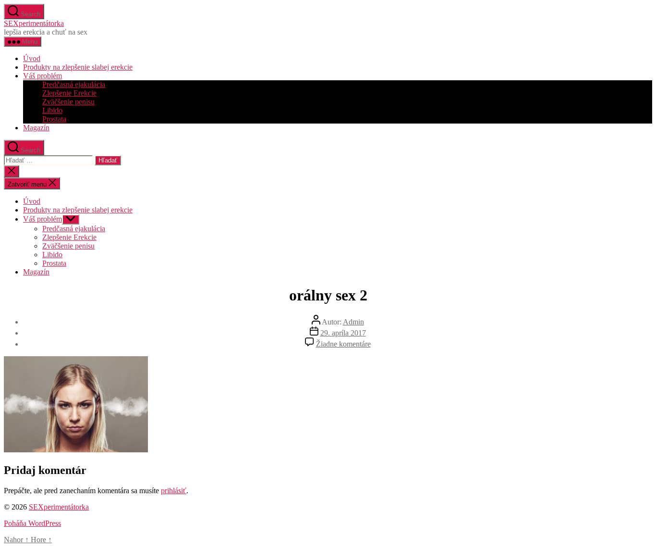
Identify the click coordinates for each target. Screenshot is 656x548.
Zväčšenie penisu (68, 102)
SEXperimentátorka (34, 23)
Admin (353, 322)
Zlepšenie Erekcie (69, 93)
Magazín (36, 128)
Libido (52, 110)
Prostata (54, 119)
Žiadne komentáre (343, 344)
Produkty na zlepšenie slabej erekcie (78, 67)
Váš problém (42, 76)
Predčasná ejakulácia (73, 84)
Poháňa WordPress (32, 523)
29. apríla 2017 (343, 333)
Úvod (31, 58)
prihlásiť (173, 490)
